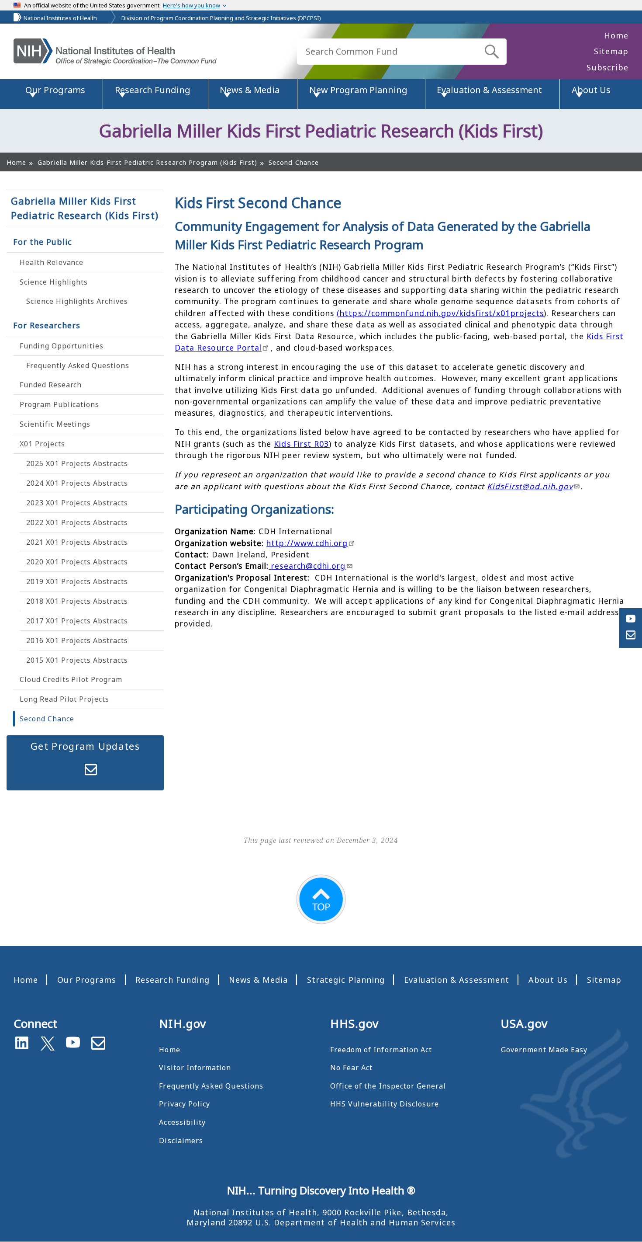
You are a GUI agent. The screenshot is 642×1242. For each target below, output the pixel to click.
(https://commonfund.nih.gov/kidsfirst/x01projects (440, 313)
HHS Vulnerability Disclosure (384, 1104)
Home (616, 35)
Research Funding (172, 979)
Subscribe (607, 67)
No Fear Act (351, 1067)
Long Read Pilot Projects (64, 699)
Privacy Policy (184, 1104)
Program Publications (59, 404)
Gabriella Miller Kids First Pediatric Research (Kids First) (85, 208)
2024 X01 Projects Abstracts (77, 483)
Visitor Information (195, 1067)
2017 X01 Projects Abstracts (77, 621)
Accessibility (182, 1122)
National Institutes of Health (60, 18)
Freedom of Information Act (381, 1049)
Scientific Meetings (55, 424)
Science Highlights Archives (77, 301)
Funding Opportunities (62, 346)
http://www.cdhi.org (307, 543)
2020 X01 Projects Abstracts (77, 562)
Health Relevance (51, 262)
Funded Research (51, 385)
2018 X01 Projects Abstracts (77, 601)
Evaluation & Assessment (456, 979)
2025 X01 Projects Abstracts (77, 463)
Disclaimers (181, 1140)
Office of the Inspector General (388, 1086)
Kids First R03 (301, 443)
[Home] (115, 51)
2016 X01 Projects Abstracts (77, 640)
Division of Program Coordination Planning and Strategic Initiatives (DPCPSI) (221, 18)
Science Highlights (54, 282)
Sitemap (611, 51)
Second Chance (47, 719)
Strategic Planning (346, 979)
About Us (548, 979)
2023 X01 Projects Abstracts (77, 503)
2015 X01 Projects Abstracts (77, 660)
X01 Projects (42, 444)
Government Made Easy (544, 1049)
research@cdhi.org (308, 565)
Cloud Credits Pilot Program (71, 679)
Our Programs (87, 979)
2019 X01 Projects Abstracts (77, 581)
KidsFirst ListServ (90, 769)
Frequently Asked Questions (77, 365)
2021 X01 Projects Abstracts (77, 542)
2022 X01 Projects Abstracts (77, 522)
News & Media (258, 979)
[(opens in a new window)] (47, 1042)
